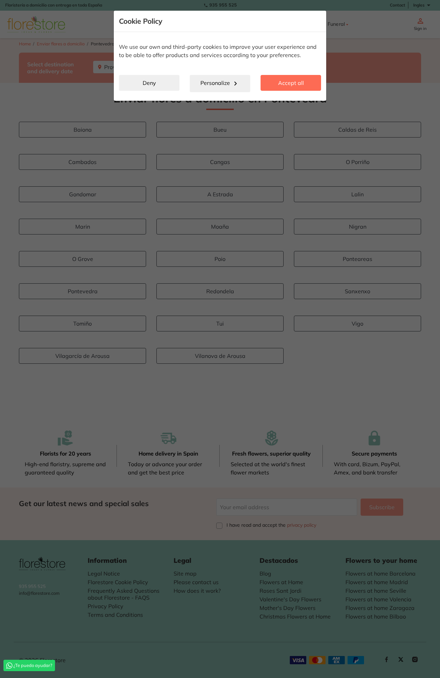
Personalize (220, 83)
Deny (149, 82)
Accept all (291, 82)
